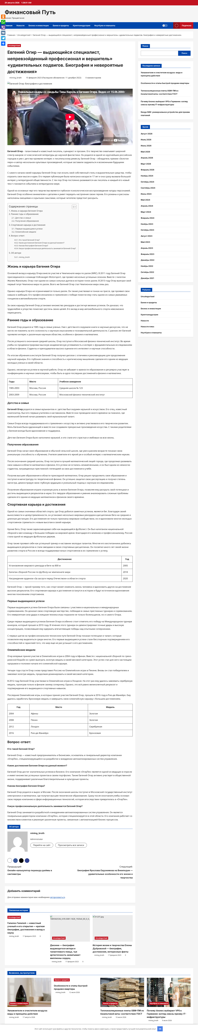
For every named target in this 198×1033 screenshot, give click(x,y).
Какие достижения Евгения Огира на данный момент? (41, 243)
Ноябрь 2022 (147, 266)
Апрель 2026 (147, 158)
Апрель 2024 (147, 206)
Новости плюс (147, 326)
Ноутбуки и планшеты (104, 25)
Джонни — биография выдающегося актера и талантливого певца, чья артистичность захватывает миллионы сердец (65, 951)
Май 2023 (145, 242)
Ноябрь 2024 (147, 176)
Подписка (186, 25)
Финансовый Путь (30, 12)
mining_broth (15, 77)
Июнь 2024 (146, 194)
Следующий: (105, 872)
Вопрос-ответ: (18, 235)
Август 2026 (146, 134)
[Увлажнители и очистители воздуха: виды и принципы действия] (29, 992)
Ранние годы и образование (25, 214)
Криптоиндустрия (81, 25)
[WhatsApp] (3, 22)
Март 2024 (146, 212)
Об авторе (16, 252)
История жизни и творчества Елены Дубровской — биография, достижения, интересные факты (112, 948)
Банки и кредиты (61, 25)
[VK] (3, 32)
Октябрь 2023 (147, 230)
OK (160, 1029)
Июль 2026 (146, 139)
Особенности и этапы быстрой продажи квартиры (165, 83)
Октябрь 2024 (147, 182)
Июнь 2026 (146, 145)
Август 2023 (146, 236)
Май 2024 (145, 200)
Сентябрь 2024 (148, 188)
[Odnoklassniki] (3, 16)
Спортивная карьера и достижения (28, 225)
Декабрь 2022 (147, 260)
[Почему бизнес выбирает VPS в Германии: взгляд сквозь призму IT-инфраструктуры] (169, 992)
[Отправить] (3, 43)
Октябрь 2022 (147, 272)
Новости (20, 25)
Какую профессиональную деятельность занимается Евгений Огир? (47, 248)
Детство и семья (23, 218)
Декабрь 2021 (147, 278)
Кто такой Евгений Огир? (29, 240)
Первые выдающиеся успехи (29, 228)
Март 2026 (146, 164)
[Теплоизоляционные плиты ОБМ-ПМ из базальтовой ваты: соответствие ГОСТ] (122, 992)
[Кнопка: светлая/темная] (165, 25)
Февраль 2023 (147, 254)
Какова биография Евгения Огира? (33, 245)
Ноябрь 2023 (147, 224)
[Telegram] (3, 38)
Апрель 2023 (147, 248)
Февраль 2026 (147, 170)
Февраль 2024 (147, 218)
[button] (73, 207)
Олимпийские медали (25, 231)
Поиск (145, 46)
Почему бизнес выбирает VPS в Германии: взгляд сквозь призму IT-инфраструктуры (166, 1013)
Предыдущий (29, 870)
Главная (8, 25)
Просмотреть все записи (71, 845)
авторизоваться (57, 897)
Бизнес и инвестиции (39, 25)
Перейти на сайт (41, 845)
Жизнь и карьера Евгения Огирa (27, 210)
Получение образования (27, 221)
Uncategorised (14, 45)
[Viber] (3, 27)
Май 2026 (145, 152)
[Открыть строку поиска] (170, 25)
